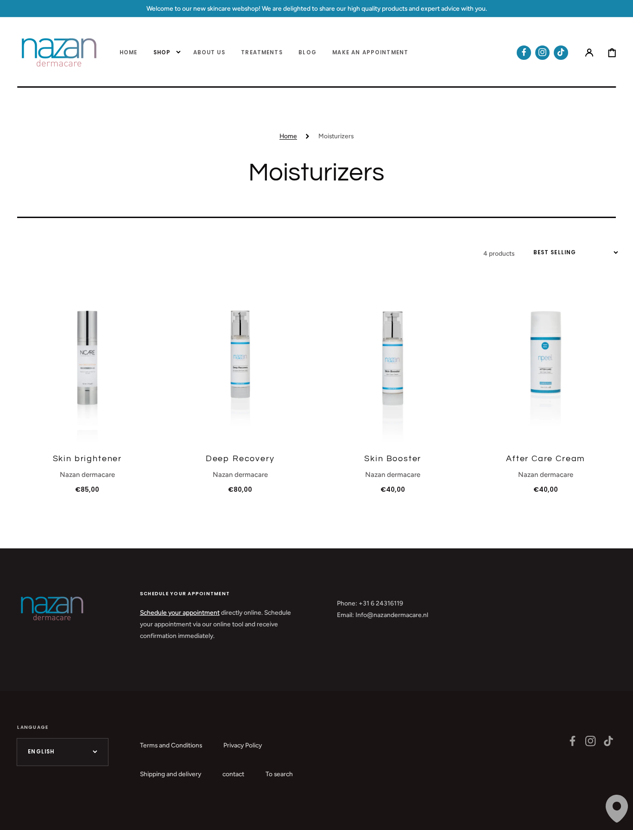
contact (233, 774)
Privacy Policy (242, 745)
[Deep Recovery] (240, 362)
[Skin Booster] (393, 362)
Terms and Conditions (171, 745)
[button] (589, 52)
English (41, 751)
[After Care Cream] (546, 362)
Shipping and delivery (170, 774)
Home (288, 136)
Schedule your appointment (180, 612)
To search (279, 774)
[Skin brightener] (87, 362)
